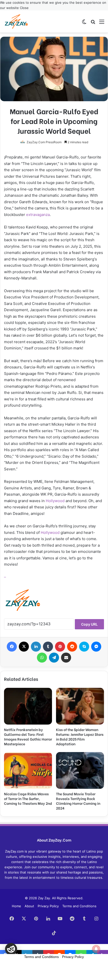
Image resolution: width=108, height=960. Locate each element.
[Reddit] (72, 647)
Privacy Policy (48, 906)
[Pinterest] (60, 647)
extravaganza (38, 214)
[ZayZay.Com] (16, 21)
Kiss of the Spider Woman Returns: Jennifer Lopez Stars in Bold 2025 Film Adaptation (79, 736)
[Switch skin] (84, 23)
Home (16, 906)
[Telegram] (54, 658)
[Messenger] (96, 647)
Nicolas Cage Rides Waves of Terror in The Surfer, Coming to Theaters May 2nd (28, 798)
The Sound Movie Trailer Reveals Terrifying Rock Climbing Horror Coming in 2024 (78, 801)
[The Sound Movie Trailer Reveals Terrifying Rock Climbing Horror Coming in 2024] (80, 770)
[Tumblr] (48, 647)
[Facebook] (12, 647)
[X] (24, 647)
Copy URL (89, 624)
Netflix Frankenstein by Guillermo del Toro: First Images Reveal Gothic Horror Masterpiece (28, 736)
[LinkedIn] (36, 647)
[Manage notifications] (96, 949)
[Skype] (84, 647)
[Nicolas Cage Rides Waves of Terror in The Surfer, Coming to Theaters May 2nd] (28, 770)
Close (24, 8)
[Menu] (101, 23)
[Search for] (92, 23)
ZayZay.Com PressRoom (44, 142)
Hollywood (55, 500)
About (29, 906)
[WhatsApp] (42, 658)
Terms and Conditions (79, 906)
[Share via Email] (66, 658)
